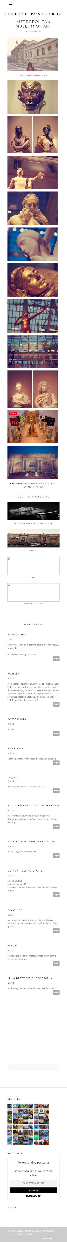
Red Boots (15, 748)
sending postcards (34, 14)
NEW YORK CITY (45, 483)
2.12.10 (10, 678)
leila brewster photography (29, 978)
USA (41, 487)
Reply (56, 659)
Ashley (12, 945)
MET (26, 483)
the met (33, 551)
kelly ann (15, 909)
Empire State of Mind (33, 604)
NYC (55, 483)
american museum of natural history (34, 523)
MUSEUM (33, 483)
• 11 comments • (33, 31)
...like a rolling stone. (25, 870)
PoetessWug (16, 719)
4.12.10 (10, 983)
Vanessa (13, 673)
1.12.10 (10, 639)
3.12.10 (10, 950)
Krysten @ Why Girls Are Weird (31, 841)
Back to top (50, 1238)
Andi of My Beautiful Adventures (33, 805)
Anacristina (16, 634)
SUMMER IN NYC (31, 487)
